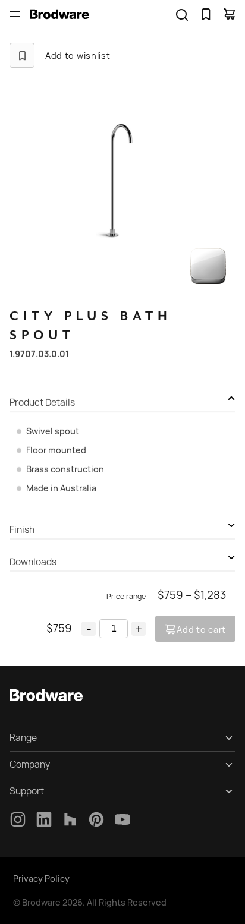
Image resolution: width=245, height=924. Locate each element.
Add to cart (201, 629)
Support (27, 791)
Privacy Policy (41, 878)
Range (23, 737)
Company (30, 764)
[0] (206, 14)
